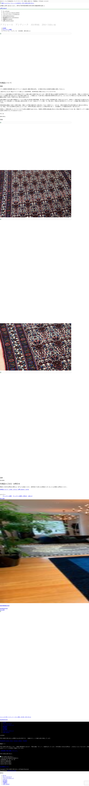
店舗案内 (5, 728)
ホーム (4, 775)
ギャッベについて (7, 723)
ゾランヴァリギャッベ (8, 725)
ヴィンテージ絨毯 (7, 496)
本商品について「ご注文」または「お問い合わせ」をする (14, 489)
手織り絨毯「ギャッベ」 (12, 750)
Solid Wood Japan (11, 770)
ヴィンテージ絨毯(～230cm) (20, 496)
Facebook (2, 740)
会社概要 (5, 729)
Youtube (25, 740)
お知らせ (30, 496)
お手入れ (5, 779)
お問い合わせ (3, 8)
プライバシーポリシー (8, 730)
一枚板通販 (3, 750)
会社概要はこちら (4, 766)
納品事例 (5, 726)
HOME (4, 722)
